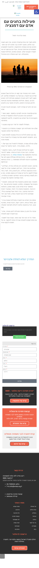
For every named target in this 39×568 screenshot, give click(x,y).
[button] (19, 8)
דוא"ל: (4, 363)
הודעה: (4, 369)
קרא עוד (8, 269)
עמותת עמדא (17, 155)
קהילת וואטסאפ (12, 496)
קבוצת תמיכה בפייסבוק (14, 494)
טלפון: (4, 358)
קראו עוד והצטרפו (19, 423)
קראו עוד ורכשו (19, 444)
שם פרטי (4, 346)
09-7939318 (11, 484)
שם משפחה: (5, 352)
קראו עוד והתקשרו (20, 401)
